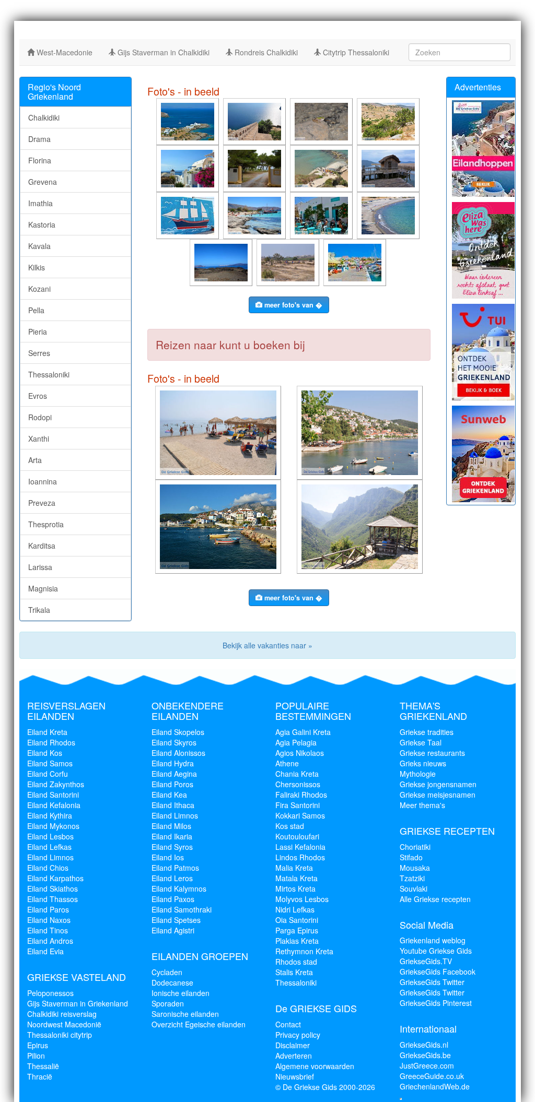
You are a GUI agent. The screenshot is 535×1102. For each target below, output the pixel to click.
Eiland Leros (172, 878)
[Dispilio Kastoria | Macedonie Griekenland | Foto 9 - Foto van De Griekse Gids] (389, 167)
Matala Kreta (296, 878)
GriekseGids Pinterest (436, 1003)
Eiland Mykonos (53, 826)
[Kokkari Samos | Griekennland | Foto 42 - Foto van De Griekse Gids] (219, 525)
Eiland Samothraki (182, 909)
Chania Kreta (297, 773)
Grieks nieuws (423, 763)
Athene (287, 763)
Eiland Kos (44, 753)
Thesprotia (46, 524)
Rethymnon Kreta (304, 951)
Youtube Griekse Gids (436, 950)
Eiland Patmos (175, 867)
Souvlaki (413, 888)
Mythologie (418, 773)
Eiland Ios (168, 857)
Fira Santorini (297, 805)
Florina (39, 160)
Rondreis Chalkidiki (265, 52)
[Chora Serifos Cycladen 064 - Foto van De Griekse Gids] (322, 214)
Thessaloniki (48, 374)
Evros (37, 395)
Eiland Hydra (173, 763)
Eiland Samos (50, 763)
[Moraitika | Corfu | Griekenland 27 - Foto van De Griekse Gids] (219, 431)
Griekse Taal (420, 742)
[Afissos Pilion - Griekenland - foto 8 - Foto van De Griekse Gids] (361, 431)
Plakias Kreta (297, 940)
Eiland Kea (169, 794)
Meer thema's (422, 805)
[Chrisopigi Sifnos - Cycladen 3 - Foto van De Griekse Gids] (188, 120)
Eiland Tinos (47, 930)
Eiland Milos (171, 826)
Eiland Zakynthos (55, 784)
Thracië (39, 1076)
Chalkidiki (44, 117)
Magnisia (43, 588)
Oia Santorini (296, 920)
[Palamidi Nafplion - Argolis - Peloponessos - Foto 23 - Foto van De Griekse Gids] (255, 120)
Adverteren (293, 1055)
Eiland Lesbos (50, 836)
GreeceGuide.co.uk (432, 1076)
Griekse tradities (426, 732)
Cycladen (167, 972)
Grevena (42, 181)
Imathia (40, 203)
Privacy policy (297, 1034)
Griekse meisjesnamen (437, 794)
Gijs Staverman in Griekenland (77, 1003)
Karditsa (41, 545)
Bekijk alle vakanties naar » (267, 645)
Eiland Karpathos (55, 878)
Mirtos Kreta (295, 888)
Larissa (40, 567)
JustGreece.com (427, 1065)
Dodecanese (172, 982)
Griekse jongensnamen (438, 784)
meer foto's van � (292, 305)
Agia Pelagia (296, 742)
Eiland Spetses (176, 920)
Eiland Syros (172, 847)
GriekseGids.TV (426, 961)
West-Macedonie (63, 52)
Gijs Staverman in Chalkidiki (162, 52)
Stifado (411, 857)
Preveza (41, 502)
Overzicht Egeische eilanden (199, 1024)
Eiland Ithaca (173, 805)
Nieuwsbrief (294, 1076)
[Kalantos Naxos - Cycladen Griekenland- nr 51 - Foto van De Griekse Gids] (389, 120)
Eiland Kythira (49, 815)
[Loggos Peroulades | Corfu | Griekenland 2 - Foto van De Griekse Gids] (322, 167)
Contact (288, 1024)
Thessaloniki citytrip (59, 1034)
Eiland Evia (45, 951)
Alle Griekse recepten (435, 899)
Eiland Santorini (53, 794)
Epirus (37, 1045)
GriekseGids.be (425, 1055)
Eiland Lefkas (49, 847)
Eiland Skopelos (178, 732)
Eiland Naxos (49, 920)
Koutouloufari (297, 836)
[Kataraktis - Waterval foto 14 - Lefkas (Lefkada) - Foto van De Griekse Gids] (322, 120)
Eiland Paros (48, 909)
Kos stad (289, 826)
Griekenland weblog (433, 940)
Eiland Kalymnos (179, 888)
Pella (36, 310)
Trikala (39, 610)
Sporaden (168, 1003)
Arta (35, 460)
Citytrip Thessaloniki (355, 52)
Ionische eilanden (181, 993)
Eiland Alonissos (178, 753)
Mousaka (415, 867)
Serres (39, 353)
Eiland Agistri (173, 930)
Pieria (37, 331)
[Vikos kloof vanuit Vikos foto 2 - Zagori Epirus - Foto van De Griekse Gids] (361, 525)
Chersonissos (297, 784)
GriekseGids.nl (424, 1044)
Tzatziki (412, 878)
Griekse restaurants (432, 753)
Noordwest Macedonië (64, 1024)
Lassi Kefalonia (300, 847)
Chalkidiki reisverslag (62, 1014)
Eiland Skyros (174, 742)
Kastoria (41, 224)
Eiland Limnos (50, 857)
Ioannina (42, 481)
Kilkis (36, 267)
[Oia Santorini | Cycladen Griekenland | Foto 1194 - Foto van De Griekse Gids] (188, 167)
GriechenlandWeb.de (435, 1086)
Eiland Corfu (47, 773)
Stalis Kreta (294, 972)
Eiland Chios (47, 867)
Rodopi (40, 417)
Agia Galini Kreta (303, 732)
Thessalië (43, 1066)
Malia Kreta (294, 867)
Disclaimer (292, 1045)
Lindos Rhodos (300, 857)
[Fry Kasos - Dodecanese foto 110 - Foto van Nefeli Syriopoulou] (188, 214)
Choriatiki (415, 847)
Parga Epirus (296, 930)
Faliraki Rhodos (301, 794)
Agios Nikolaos (299, 753)
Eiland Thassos (52, 899)
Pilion (36, 1055)
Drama (39, 139)
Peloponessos (50, 993)
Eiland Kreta (47, 732)
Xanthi (38, 438)
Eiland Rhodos (51, 742)
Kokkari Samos (300, 815)
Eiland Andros (50, 940)
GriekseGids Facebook (437, 971)
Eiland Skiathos (52, 888)
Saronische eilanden (185, 1014)
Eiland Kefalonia (53, 805)
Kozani (39, 288)
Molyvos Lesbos (302, 899)
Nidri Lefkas (295, 909)
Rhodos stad (296, 961)
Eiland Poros (172, 784)
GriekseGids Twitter (432, 982)
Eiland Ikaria (172, 836)
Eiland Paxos (173, 899)
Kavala (39, 246)
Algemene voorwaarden (314, 1066)
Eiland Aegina (174, 773)
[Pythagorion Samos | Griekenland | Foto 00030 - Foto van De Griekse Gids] (355, 261)
